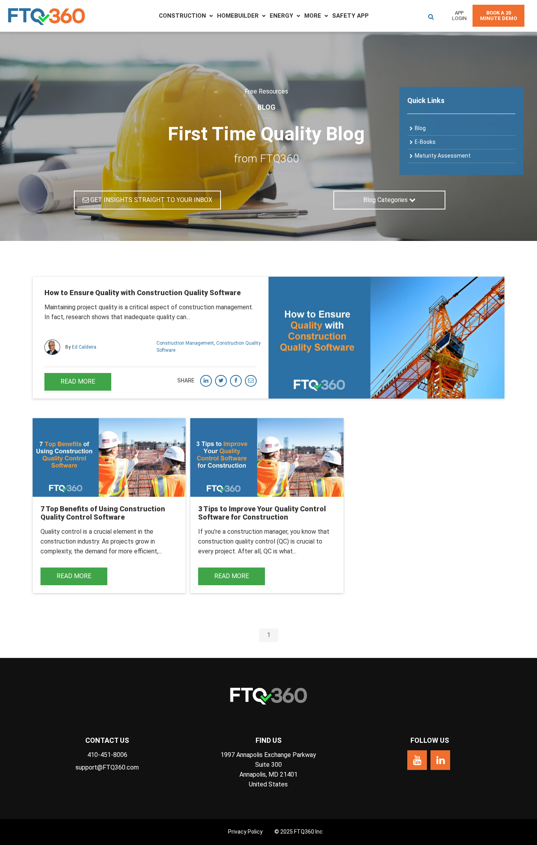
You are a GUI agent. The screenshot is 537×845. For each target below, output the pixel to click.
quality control (255, 541)
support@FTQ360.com (107, 767)
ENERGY (281, 15)
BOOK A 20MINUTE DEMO (498, 15)
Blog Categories (386, 200)
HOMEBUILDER (238, 15)
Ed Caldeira (84, 346)
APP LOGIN (459, 15)
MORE (312, 15)
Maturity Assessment (443, 155)
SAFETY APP (350, 15)
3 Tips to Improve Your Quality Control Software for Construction (262, 513)
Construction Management (185, 343)
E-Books (425, 142)
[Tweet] (221, 381)
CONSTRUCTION (182, 15)
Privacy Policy (245, 831)
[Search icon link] (431, 16)
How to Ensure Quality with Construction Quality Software (142, 292)
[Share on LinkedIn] (206, 381)
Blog (420, 128)
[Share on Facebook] (236, 381)
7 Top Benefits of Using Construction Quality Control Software (102, 513)
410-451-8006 (107, 755)
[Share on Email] (251, 381)
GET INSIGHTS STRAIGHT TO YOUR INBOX (150, 200)
